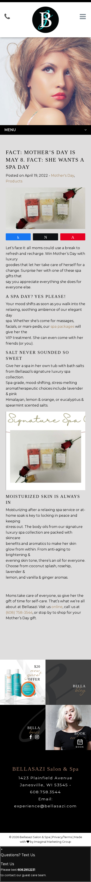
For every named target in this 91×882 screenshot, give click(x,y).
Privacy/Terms (62, 837)
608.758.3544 (45, 792)
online (57, 607)
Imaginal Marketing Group (52, 841)
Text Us (7, 864)
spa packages (62, 326)
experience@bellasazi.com (45, 806)
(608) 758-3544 (19, 612)
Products (14, 181)
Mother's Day (62, 175)
